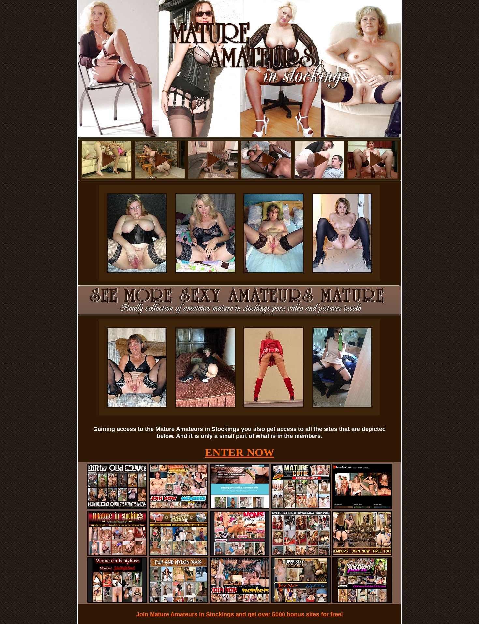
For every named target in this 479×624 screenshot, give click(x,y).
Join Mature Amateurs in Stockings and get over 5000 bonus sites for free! (239, 614)
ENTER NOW (239, 452)
